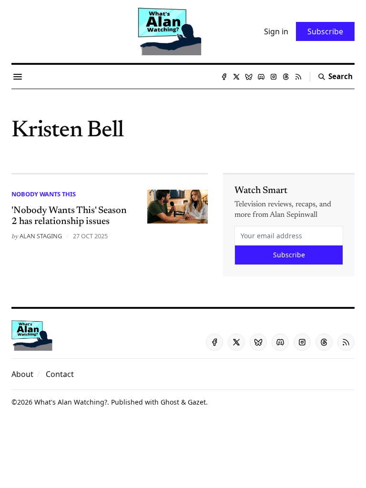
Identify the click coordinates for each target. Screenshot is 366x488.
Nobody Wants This (43, 194)
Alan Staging (41, 236)
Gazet (197, 402)
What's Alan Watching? (70, 402)
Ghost (170, 402)
